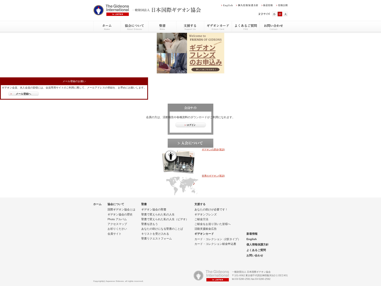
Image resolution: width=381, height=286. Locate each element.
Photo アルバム (117, 219)
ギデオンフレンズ (205, 214)
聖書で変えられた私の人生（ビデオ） (165, 219)
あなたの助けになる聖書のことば (162, 228)
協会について (116, 204)
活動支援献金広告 (205, 228)
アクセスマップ (117, 224)
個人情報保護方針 (257, 244)
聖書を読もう (149, 224)
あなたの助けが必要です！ (211, 209)
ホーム (97, 204)
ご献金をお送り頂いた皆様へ (212, 224)
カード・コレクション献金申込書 (215, 243)
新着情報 (252, 233)
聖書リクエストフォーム (156, 238)
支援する (200, 204)
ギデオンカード (204, 233)
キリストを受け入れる (155, 233)
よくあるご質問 (256, 250)
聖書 (144, 204)
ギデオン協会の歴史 (120, 214)
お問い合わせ (254, 255)
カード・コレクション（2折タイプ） (217, 239)
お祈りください (117, 228)
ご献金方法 (201, 219)
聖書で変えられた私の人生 (158, 214)
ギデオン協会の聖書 (153, 209)
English (251, 239)
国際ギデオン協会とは (121, 209)
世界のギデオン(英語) (213, 175)
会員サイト (114, 233)
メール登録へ (23, 93)
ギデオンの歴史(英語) (213, 149)
